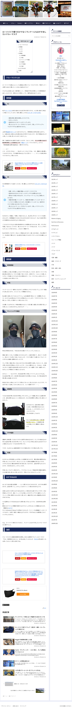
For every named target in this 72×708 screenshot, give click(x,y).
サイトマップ (23, 706)
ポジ (60, 56)
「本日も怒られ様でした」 (61, 60)
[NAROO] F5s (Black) (22, 590)
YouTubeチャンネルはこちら (60, 101)
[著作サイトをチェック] (58, 105)
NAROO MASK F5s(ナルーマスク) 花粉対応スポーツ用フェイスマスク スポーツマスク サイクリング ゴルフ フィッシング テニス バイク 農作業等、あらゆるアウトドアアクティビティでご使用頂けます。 (29, 573)
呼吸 (22, 57)
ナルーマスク (8, 110)
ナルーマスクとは (23, 44)
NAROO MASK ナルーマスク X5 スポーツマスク (27, 245)
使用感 (20, 53)
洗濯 (22, 66)
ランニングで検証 (25, 59)
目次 (22, 41)
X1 (21, 49)
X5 (21, 51)
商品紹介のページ (11, 132)
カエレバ (20, 165)
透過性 (22, 62)
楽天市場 (17, 168)
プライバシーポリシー (6, 706)
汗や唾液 (23, 64)
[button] (69, 36)
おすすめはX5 (22, 68)
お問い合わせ (16, 706)
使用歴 (20, 47)
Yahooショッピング (32, 168)
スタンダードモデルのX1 (34, 113)
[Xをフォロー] (60, 105)
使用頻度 (23, 55)
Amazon (23, 168)
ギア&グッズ (6, 604)
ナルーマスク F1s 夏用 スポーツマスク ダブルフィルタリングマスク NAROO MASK (29, 553)
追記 (20, 70)
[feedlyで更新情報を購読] (62, 105)
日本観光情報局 (61, 99)
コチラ (10, 508)
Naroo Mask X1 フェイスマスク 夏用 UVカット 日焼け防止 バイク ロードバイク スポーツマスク (28, 163)
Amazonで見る (23, 594)
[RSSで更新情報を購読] (64, 105)
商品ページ (24, 142)
